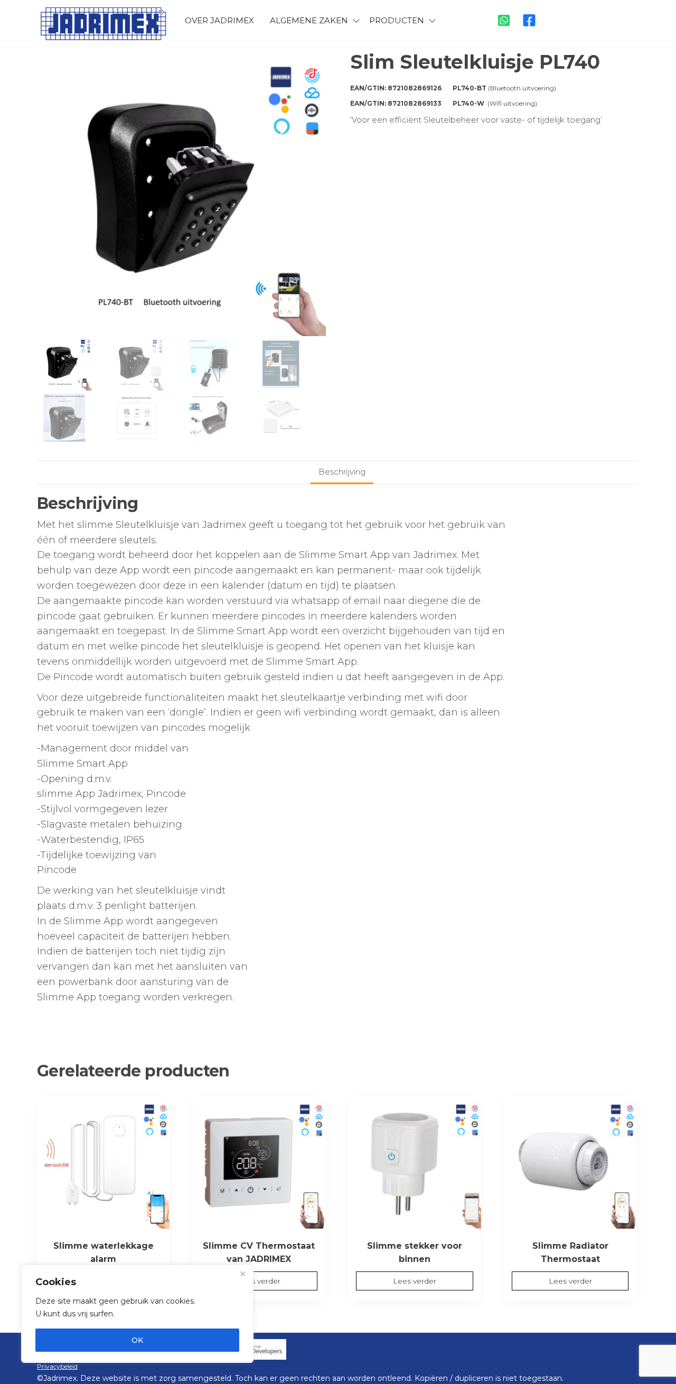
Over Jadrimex (219, 20)
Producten (396, 20)
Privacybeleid (57, 1366)
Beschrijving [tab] (341, 472)
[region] (137, 1314)
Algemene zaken (309, 20)
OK (137, 1340)
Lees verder (258, 1281)
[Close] (242, 1273)
